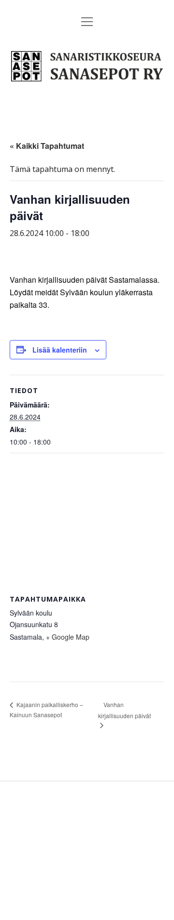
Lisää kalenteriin (59, 350)
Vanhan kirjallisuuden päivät (124, 710)
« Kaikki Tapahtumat (47, 145)
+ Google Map (67, 637)
